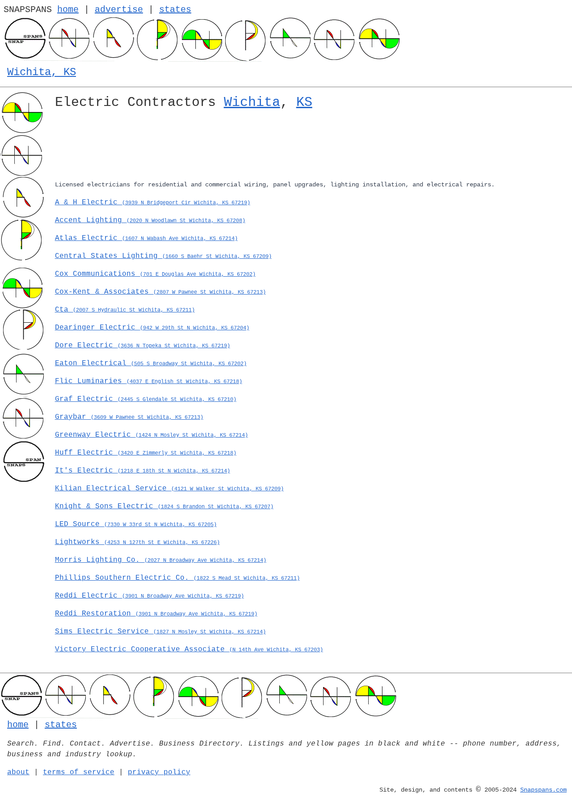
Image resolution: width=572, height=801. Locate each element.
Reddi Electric (149, 596)
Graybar (129, 417)
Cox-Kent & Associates (160, 292)
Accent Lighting (150, 220)
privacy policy (159, 772)
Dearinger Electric (152, 328)
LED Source (136, 524)
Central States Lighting (163, 256)
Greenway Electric (151, 435)
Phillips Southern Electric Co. (177, 578)
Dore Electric (142, 345)
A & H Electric (152, 202)
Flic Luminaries (148, 381)
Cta (125, 310)
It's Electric (142, 471)
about (18, 772)
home (68, 9)
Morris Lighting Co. (160, 560)
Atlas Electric (146, 238)
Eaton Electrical (151, 363)
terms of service (78, 772)
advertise (119, 9)
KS (304, 102)
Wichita (252, 102)
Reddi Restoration (156, 614)
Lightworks (137, 542)
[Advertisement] (310, 147)
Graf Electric (145, 399)
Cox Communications (155, 274)
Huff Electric (145, 453)
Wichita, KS (41, 72)
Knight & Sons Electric (164, 506)
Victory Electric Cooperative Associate (189, 649)
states (175, 9)
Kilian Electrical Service (169, 489)
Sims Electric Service (160, 632)
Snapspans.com (543, 789)
